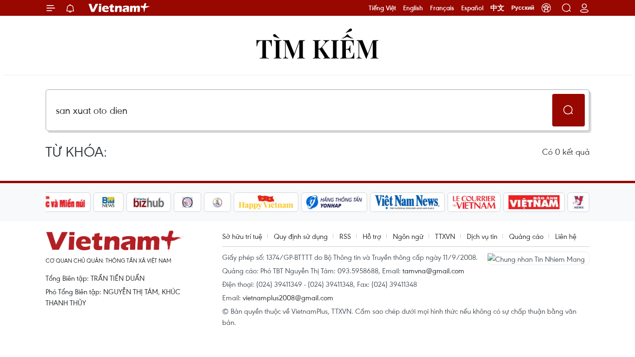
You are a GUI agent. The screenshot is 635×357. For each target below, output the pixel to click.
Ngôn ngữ (408, 236)
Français (442, 8)
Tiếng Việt (382, 8)
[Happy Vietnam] (266, 202)
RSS (345, 236)
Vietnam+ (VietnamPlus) (119, 8)
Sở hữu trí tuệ (242, 236)
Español (472, 8)
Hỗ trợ (372, 236)
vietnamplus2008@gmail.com (288, 297)
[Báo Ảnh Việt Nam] (534, 202)
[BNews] (108, 202)
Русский (522, 8)
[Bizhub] (148, 202)
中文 (497, 8)
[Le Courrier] (474, 202)
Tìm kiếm (317, 47)
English (413, 8)
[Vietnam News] (407, 202)
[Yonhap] (334, 202)
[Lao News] (188, 202)
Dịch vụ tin (482, 236)
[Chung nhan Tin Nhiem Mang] (538, 257)
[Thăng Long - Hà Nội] (546, 8)
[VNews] (578, 202)
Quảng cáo (526, 236)
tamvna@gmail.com (433, 270)
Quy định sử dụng (301, 236)
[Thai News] (217, 202)
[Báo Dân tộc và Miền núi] (57, 202)
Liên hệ (565, 236)
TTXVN (445, 236)
